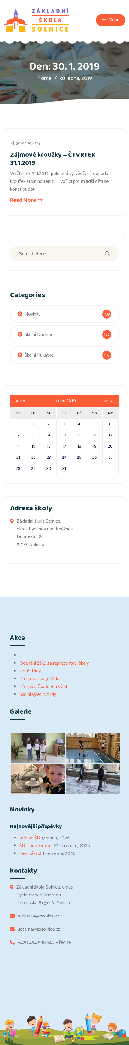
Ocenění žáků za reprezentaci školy (54, 663)
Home (44, 78)
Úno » (108, 401)
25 (79, 457)
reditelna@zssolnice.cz (40, 916)
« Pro (20, 401)
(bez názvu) (30, 854)
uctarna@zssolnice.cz (39, 929)
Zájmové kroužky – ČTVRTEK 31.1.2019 (53, 159)
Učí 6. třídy (30, 671)
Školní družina (38, 335)
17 (64, 446)
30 (48, 468)
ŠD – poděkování (36, 846)
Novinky (32, 314)
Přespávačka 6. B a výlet (44, 687)
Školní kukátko (39, 355)
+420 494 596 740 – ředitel (45, 943)
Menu (113, 20)
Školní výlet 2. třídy (38, 694)
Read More (23, 200)
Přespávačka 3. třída (39, 679)
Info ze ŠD (30, 838)
